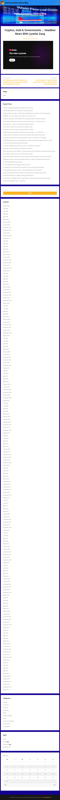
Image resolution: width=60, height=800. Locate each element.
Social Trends (6, 723)
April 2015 (5, 573)
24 (7, 777)
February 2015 (6, 579)
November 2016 (7, 522)
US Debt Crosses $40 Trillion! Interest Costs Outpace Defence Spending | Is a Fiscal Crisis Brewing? (27, 156)
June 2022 (5, 341)
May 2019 (5, 441)
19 (22, 774)
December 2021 (7, 357)
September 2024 (7, 268)
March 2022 (6, 349)
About (4, 95)
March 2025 (6, 251)
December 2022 (7, 324)
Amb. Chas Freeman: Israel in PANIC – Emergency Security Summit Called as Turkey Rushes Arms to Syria (29, 151)
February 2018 (6, 481)
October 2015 (6, 557)
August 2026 (6, 206)
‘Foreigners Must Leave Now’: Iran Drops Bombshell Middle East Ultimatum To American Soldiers (26, 113)
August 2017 (6, 497)
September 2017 (7, 495)
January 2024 (6, 289)
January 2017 (6, 516)
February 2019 (6, 449)
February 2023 (6, 319)
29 (45, 777)
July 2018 (5, 468)
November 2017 (7, 489)
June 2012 (5, 665)
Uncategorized (6, 726)
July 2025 (5, 241)
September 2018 (7, 462)
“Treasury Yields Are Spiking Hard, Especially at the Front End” (18, 108)
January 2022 (6, 354)
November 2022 (7, 327)
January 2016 (6, 549)
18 (14, 774)
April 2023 (5, 314)
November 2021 (7, 360)
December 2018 (7, 454)
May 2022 (5, 343)
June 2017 (5, 503)
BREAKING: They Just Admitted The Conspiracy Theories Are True (19, 116)
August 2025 (6, 238)
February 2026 (6, 222)
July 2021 (5, 370)
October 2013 (6, 622)
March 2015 (6, 576)
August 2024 (6, 270)
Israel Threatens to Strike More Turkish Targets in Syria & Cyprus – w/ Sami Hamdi (23, 132)
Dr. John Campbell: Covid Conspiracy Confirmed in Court (16, 164)
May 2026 (5, 214)
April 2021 (5, 379)
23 (53, 774)
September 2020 (7, 397)
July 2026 (5, 208)
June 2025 (5, 243)
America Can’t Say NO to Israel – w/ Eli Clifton (14, 181)
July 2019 (5, 435)
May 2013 (5, 635)
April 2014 (5, 606)
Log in (4, 739)
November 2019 (7, 424)
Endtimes (5, 707)
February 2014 (6, 611)
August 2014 (6, 595)
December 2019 (7, 422)
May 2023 (5, 311)
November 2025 (7, 230)
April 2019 (5, 443)
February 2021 (6, 384)
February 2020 (6, 416)
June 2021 (5, 373)
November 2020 (7, 392)
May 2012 (5, 668)
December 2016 (7, 519)
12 (22, 770)
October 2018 (6, 460)
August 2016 (6, 530)
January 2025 (6, 257)
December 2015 (7, 552)
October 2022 (6, 330)
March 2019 (6, 446)
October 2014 (6, 589)
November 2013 (7, 619)
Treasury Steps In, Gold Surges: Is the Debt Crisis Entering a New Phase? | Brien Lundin (24, 135)
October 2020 (6, 395)
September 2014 (7, 592)
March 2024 (6, 284)
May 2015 (5, 570)
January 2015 (6, 581)
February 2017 (6, 514)
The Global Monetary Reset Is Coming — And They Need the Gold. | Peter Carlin (22, 170)
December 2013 (7, 616)
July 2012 (5, 662)
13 (30, 770)
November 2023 (7, 295)
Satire (4, 718)
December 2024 (7, 260)
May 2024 (5, 278)
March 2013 (6, 641)
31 (7, 781)
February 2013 (6, 643)
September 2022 (7, 333)
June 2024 (5, 276)
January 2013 (6, 646)
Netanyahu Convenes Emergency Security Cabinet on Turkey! (18, 129)
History (5, 713)
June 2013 (5, 633)
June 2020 (5, 406)
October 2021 (6, 362)
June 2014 (5, 600)
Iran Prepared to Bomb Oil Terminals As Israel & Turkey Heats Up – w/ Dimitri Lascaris (24, 121)
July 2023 (5, 306)
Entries (6, 741)
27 (30, 777)
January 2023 (6, 322)
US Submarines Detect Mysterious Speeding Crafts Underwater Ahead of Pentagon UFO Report (15, 82)
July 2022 (5, 338)
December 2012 (7, 649)
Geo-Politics (6, 710)
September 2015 (7, 560)
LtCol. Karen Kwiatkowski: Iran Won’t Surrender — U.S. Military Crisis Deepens (21, 145)
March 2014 (6, 608)
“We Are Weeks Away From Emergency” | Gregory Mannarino (18, 110)
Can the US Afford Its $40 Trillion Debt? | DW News (15, 143)
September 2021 (7, 365)
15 (45, 770)
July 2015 (5, 565)
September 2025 (7, 235)
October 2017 (6, 492)
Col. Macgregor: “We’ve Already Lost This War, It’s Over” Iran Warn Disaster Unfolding (23, 167)
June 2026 (5, 211)
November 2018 (7, 457)
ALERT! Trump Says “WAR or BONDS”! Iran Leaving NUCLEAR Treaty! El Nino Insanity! (24, 118)
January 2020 (6, 419)
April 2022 (5, 346)
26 (22, 777)
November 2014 (7, 587)
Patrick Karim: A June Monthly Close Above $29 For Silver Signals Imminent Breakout (45, 82)
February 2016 (6, 546)
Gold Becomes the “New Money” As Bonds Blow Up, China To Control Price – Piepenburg (24, 137)
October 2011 (6, 684)
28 (37, 777)
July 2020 (5, 403)
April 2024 (5, 281)
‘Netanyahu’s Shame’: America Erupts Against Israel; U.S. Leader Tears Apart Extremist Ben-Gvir (26, 159)
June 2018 (5, 470)
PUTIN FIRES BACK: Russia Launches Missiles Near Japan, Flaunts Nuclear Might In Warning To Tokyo (27, 140)
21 (37, 774)
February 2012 (6, 676)
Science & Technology (8, 721)
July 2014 (5, 597)
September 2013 (7, 624)
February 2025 (6, 254)
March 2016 (6, 543)
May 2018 (5, 473)
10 (7, 770)
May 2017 (5, 506)
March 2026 (6, 219)
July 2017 (5, 500)
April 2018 (5, 476)
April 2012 (5, 670)
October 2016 (6, 524)
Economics (6, 705)
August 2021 (6, 368)
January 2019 (6, 451)
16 (53, 770)
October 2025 (6, 233)
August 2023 (6, 303)
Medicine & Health (7, 715)
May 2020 (5, 408)
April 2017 (5, 508)
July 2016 (5, 533)
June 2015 (5, 568)
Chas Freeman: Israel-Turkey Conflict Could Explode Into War (18, 126)
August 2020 (6, 400)
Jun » (54, 784)
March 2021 (6, 381)
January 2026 (6, 224)
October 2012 (6, 654)
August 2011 (6, 689)
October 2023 (6, 297)
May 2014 (5, 603)
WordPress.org (6, 747)
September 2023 (7, 300)
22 (45, 774)
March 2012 (6, 673)
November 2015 (7, 554)
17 (7, 774)
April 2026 (5, 216)
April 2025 (5, 249)
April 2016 (5, 541)
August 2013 (6, 627)
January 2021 (6, 387)
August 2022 (6, 335)
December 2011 (7, 681)
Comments (7, 744)
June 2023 (5, 308)
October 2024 (6, 265)
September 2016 (7, 527)
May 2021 (5, 376)
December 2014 (7, 584)
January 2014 (6, 614)
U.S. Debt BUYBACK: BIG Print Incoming (12, 162)
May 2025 (5, 246)
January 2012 (6, 679)
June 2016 (5, 535)
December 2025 (7, 227)
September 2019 (7, 430)
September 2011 (7, 687)
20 (30, 774)
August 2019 (6, 433)
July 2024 (5, 273)
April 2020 (5, 411)
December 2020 (7, 389)
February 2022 (6, 351)
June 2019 (5, 438)
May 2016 (5, 538)
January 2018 (6, 484)
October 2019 (6, 427)
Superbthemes (47, 797)
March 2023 (6, 316)
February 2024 (6, 287)
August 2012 (6, 660)
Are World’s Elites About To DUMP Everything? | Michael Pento (18, 175)
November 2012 (7, 651)
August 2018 (6, 465)
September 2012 (7, 657)
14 (37, 770)
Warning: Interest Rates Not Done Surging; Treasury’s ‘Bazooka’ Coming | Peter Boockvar (24, 172)
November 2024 (7, 262)
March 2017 (6, 511)
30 (53, 777)
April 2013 (5, 638)
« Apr (5, 784)
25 (14, 777)
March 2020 (6, 414)
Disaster (5, 702)
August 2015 (6, 562)
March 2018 (6, 478)
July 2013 (5, 630)
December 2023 (7, 292)
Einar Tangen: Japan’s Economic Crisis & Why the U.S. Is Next (18, 154)
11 (14, 770)
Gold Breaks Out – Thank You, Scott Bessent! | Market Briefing (18, 124)
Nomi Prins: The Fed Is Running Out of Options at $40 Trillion (17, 148)
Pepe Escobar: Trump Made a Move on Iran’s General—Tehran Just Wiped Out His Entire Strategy (26, 178)
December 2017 (7, 487)
